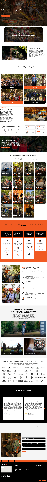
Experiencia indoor (16, 201)
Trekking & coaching (16, 173)
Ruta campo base (28, 173)
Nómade (3, 352)
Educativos (35, 87)
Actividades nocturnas (40, 173)
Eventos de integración (40, 187)
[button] (14, 53)
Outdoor (12, 102)
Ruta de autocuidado (5, 187)
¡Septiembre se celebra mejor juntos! (23, 33)
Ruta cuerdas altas (5, 173)
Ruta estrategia (4, 201)
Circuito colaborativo (28, 187)
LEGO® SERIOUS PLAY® (29, 215)
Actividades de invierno (17, 215)
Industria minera (35, 102)
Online (26, 352)
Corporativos (12, 87)
